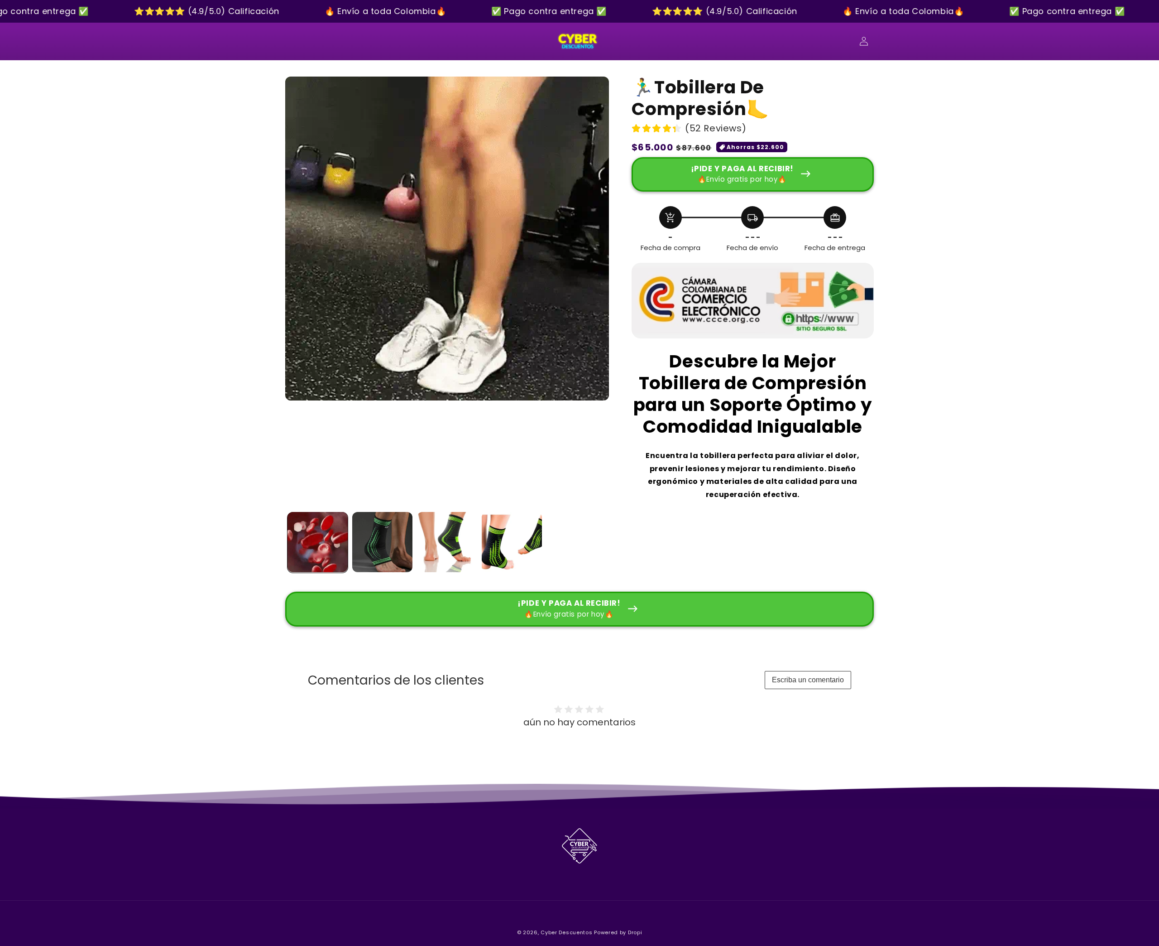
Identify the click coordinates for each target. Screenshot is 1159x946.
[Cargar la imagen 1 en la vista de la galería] (317, 542)
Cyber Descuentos (566, 932)
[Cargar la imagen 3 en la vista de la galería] (447, 542)
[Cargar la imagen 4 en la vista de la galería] (512, 542)
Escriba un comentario (808, 680)
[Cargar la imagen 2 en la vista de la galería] (382, 542)
